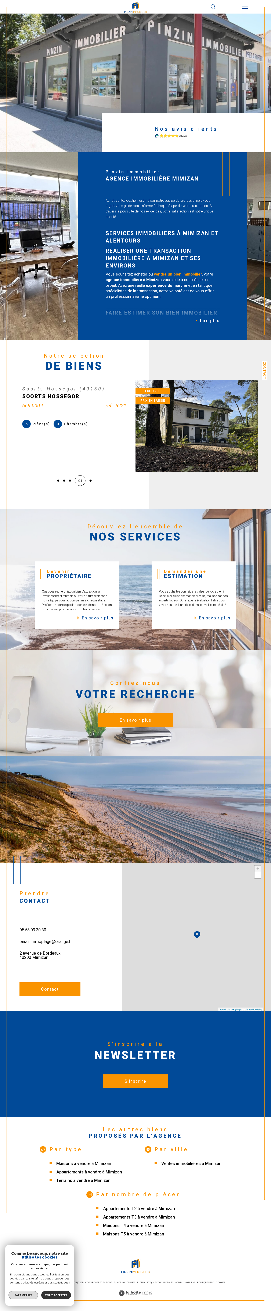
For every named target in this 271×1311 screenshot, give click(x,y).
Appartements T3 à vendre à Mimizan (139, 1217)
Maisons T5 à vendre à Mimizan (133, 1234)
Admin (179, 1282)
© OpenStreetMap (253, 1009)
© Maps (235, 1009)
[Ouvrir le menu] (245, 7)
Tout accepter (56, 1295)
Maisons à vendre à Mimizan (83, 1163)
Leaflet (222, 1009)
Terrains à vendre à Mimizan (83, 1180)
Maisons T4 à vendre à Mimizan (133, 1225)
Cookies (220, 1282)
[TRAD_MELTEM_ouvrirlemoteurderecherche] (213, 7)
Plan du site (144, 1282)
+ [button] (257, 868)
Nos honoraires (126, 1282)
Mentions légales (163, 1282)
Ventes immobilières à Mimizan (191, 1163)
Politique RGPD (205, 1282)
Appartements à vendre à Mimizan (89, 1172)
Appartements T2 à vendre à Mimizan (139, 1208)
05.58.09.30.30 (32, 929)
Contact (264, 370)
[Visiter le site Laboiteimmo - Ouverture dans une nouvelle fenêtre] (135, 1298)
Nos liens (189, 1282)
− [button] (257, 875)
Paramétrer (23, 1295)
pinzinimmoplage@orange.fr (45, 941)
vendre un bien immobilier (178, 274)
